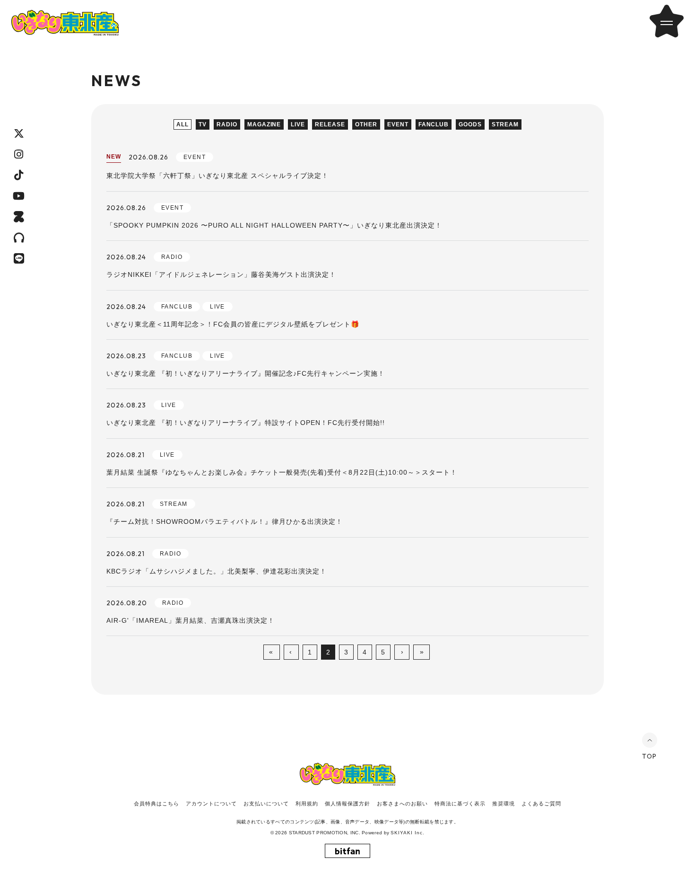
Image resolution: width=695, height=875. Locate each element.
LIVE (298, 124)
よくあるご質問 (541, 803)
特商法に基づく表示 (460, 803)
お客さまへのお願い (402, 803)
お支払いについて (266, 803)
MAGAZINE (264, 124)
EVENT (397, 124)
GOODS (470, 124)
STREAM (505, 124)
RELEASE (330, 124)
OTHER (366, 124)
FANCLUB (433, 124)
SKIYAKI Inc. (408, 832)
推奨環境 (503, 803)
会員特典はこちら (156, 803)
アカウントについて (211, 803)
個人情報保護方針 (347, 803)
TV (203, 124)
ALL (182, 124)
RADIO (227, 124)
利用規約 (306, 803)
